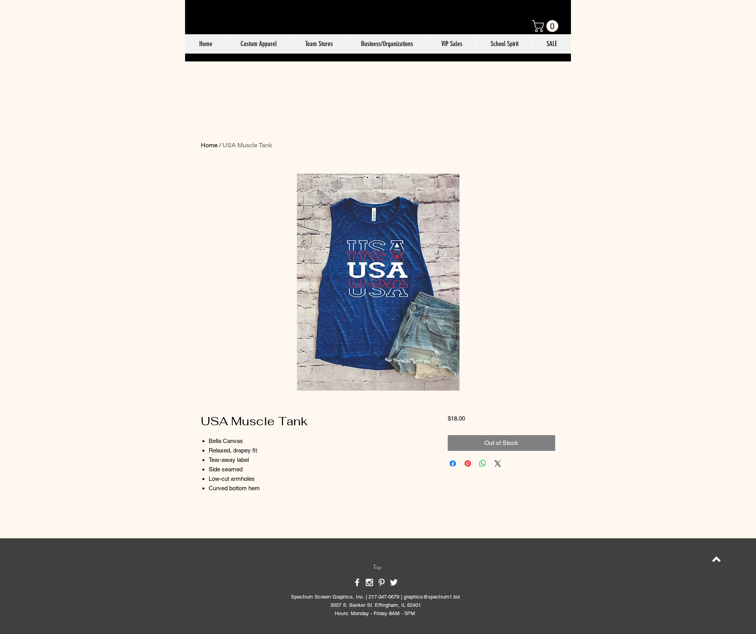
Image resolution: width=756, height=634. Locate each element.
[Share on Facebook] (453, 463)
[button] (546, 26)
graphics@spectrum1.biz (432, 597)
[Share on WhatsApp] (482, 463)
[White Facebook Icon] (357, 582)
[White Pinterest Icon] (381, 582)
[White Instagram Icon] (369, 582)
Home (209, 145)
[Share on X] (497, 463)
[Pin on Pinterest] (467, 463)
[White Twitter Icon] (394, 582)
